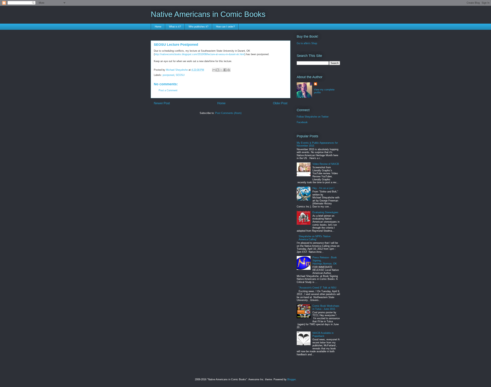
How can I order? (225, 26)
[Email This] (214, 70)
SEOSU (180, 75)
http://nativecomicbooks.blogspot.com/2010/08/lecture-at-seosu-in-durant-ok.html (200, 54)
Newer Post (162, 103)
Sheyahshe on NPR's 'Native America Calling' (314, 238)
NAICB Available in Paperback (323, 334)
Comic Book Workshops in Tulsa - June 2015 (325, 307)
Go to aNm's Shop (307, 43)
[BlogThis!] (218, 70)
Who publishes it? (198, 26)
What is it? (175, 26)
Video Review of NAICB (325, 163)
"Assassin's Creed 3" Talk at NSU (317, 287)
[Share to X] (221, 70)
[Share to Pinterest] (229, 70)
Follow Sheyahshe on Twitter (313, 116)
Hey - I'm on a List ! (323, 188)
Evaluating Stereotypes (325, 212)
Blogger (291, 379)
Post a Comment (168, 90)
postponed (168, 75)
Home (158, 26)
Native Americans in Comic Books (208, 14)
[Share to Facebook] (225, 70)
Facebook (302, 122)
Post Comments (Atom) (228, 113)
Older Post (280, 103)
